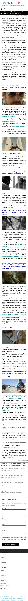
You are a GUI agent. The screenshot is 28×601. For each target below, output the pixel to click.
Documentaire (2, 600)
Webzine (1, 565)
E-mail (4, 524)
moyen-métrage (13, 600)
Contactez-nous (14, 550)
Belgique (21, 600)
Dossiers (3, 572)
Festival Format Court (22, 460)
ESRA (3, 131)
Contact (1, 590)
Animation (6, 596)
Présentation (4, 554)
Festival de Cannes (14, 598)
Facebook (5, 37)
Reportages (3, 578)
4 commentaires (22, 15)
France (1, 596)
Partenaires (3, 562)
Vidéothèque (8, 598)
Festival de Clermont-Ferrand (19, 596)
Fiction (17, 600)
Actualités (3, 567)
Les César (3, 598)
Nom (3, 519)
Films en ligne (3, 588)
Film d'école (10, 596)
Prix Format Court (21, 598)
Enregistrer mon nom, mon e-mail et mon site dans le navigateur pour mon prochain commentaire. (14, 539)
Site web (4, 530)
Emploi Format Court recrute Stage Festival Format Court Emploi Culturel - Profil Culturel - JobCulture (12, 484)
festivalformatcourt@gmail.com (10, 447)
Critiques (3, 570)
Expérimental (8, 600)
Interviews (3, 575)
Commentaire (5, 508)
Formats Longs (3, 583)
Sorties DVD (3, 580)
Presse (2, 559)
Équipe (2, 557)
